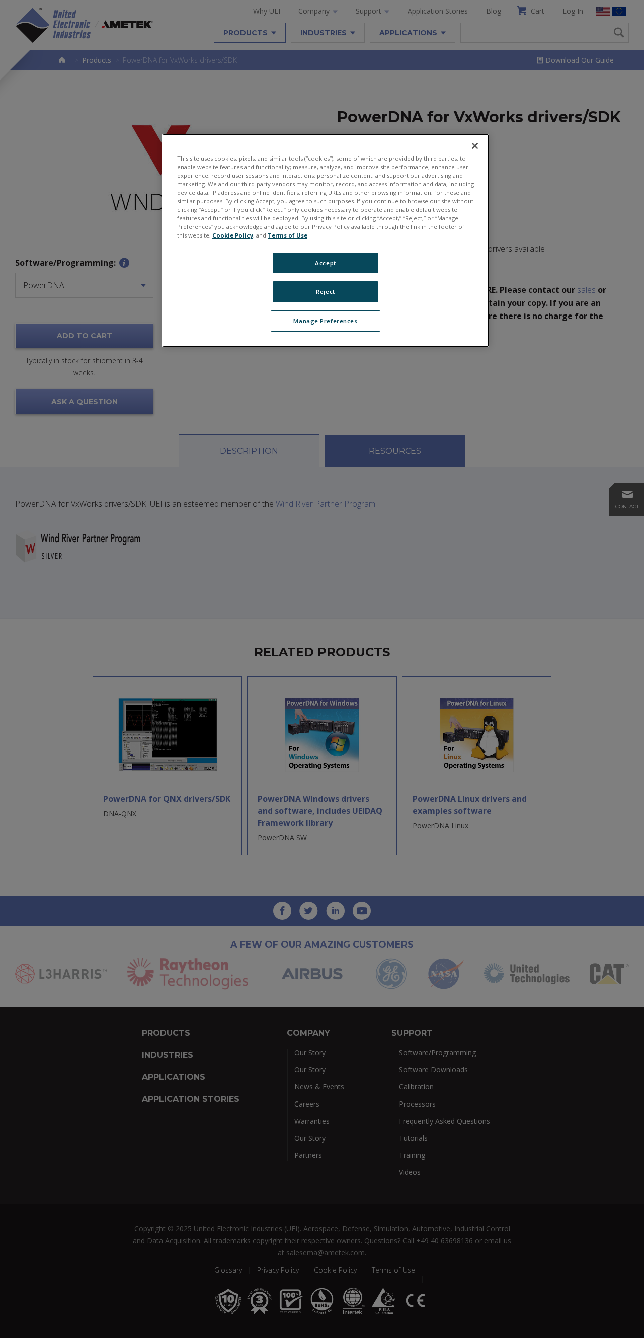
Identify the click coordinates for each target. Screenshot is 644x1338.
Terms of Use (287, 235)
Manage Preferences (325, 321)
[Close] (475, 146)
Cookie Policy (232, 235)
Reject (325, 291)
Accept (325, 263)
